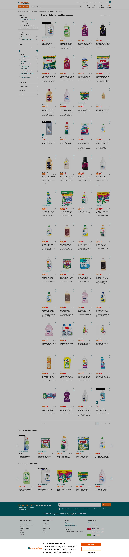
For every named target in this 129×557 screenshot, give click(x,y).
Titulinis (19, 11)
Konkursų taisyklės (46, 528)
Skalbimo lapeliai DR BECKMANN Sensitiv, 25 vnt (84, 278)
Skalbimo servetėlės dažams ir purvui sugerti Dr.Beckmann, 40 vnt (84, 142)
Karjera (44, 530)
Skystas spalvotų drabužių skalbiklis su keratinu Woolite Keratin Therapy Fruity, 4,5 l (102, 109)
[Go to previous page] (94, 423)
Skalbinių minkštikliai (24, 23)
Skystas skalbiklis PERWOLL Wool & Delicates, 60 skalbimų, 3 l (49, 344)
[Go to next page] (109, 423)
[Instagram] (90, 523)
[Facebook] (88, 523)
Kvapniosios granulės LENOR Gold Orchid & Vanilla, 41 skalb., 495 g (49, 376)
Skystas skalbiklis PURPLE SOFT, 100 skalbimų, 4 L (66, 109)
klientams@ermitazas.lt (72, 525)
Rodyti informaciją (91, 552)
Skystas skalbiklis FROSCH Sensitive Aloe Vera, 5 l (66, 43)
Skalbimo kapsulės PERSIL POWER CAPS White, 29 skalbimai (82, 457)
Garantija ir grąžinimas (24, 528)
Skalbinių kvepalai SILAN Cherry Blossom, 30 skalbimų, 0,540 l (84, 177)
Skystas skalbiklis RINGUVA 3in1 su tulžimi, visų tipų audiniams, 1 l (48, 311)
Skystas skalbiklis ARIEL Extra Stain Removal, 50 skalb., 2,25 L (84, 344)
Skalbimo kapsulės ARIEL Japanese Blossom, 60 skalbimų (66, 212)
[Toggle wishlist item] (56, 22)
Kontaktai (22, 523)
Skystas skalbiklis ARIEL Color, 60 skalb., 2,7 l (102, 344)
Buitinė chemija (34, 11)
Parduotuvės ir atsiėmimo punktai (27, 524)
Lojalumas (84, 2)
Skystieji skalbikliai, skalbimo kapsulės (55, 11)
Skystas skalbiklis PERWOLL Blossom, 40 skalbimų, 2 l (67, 409)
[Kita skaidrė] (111, 446)
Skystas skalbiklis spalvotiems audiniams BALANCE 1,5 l (84, 409)
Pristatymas (22, 526)
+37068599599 (70, 523)
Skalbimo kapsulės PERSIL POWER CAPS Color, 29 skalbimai (66, 278)
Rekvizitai (22, 532)
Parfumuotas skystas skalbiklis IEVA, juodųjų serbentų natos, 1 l (65, 245)
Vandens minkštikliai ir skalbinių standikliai (29, 28)
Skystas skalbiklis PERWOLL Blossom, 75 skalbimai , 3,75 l (85, 43)
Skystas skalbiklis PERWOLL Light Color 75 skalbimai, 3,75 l (67, 177)
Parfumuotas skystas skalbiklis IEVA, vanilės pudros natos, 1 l (65, 311)
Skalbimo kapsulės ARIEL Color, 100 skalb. (102, 212)
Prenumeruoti (106, 504)
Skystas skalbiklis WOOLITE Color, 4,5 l (48, 109)
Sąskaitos (100, 2)
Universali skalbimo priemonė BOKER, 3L (101, 409)
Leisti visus (91, 544)
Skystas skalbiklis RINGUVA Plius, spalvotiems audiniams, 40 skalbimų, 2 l (48, 245)
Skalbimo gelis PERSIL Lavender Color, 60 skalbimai (101, 245)
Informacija (79, 2)
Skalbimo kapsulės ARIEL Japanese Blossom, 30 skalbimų (48, 409)
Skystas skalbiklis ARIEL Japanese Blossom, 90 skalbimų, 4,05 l (48, 278)
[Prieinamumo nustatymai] (110, 2)
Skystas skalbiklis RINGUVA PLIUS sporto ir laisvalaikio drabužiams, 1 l (102, 311)
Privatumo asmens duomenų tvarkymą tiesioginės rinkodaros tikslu (90, 508)
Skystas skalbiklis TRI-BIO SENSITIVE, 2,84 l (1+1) (66, 344)
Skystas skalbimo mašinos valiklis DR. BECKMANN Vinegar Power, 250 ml (48, 212)
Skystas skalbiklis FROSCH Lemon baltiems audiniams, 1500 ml (67, 376)
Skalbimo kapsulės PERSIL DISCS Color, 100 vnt (102, 76)
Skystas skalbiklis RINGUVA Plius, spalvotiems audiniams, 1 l (84, 245)
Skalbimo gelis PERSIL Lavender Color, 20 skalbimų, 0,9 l (64, 457)
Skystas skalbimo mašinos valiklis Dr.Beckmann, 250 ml (103, 376)
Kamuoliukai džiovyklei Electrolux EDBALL (24, 457)
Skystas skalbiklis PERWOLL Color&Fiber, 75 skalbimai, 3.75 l (67, 76)
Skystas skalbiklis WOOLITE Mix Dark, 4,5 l (48, 177)
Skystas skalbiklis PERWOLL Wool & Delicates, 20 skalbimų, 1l (85, 311)
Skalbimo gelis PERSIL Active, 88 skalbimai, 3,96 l (84, 212)
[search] (81, 6)
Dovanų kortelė (46, 523)
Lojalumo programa (47, 524)
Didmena (95, 2)
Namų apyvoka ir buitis (26, 11)
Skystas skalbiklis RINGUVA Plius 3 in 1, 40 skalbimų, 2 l (102, 142)
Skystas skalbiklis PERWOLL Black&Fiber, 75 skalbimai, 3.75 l (103, 43)
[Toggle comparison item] (56, 24)
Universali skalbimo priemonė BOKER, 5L (47, 43)
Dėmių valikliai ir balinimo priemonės (27, 25)
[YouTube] (93, 523)
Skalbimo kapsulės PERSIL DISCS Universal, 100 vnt (48, 76)
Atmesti (91, 548)
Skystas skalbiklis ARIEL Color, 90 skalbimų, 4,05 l (84, 376)
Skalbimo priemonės (42, 11)
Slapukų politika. (67, 552)
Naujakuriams (90, 2)
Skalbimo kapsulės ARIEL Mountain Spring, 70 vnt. (84, 109)
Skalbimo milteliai (24, 21)
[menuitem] (79, 2)
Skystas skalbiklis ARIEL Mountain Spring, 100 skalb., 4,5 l (85, 76)
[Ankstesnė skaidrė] (17, 446)
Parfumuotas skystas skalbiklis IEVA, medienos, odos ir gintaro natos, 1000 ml (102, 278)
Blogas (44, 532)
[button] (88, 6)
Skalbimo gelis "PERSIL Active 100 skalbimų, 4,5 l (66, 142)
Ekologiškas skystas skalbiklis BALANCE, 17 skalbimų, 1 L (101, 177)
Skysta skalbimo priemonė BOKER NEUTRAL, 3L (48, 142)
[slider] (19, 51)
